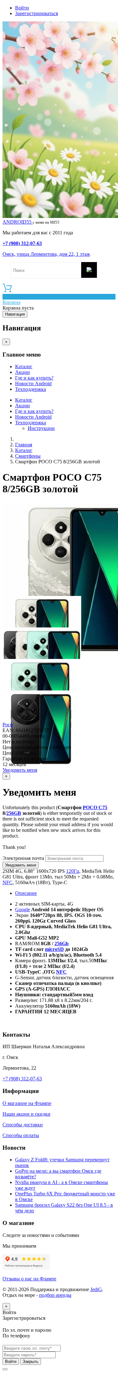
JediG (96, 1289)
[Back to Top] (5, 1369)
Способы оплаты (21, 1135)
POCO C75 (95, 807)
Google (22, 909)
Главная (23, 444)
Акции (22, 372)
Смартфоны (28, 456)
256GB (13, 813)
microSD (54, 949)
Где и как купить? (34, 377)
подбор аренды (55, 1295)
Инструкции (41, 428)
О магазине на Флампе (27, 1103)
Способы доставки (23, 1124)
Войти (22, 7)
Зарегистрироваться (36, 13)
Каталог (23, 366)
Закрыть (30, 1361)
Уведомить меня (20, 770)
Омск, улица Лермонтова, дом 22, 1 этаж (46, 254)
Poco (8, 724)
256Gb (61, 943)
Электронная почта (23, 858)
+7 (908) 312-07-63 (22, 243)
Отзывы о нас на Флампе (29, 1278)
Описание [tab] (26, 893)
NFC (8, 882)
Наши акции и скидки (26, 1114)
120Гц (72, 871)
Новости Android (33, 383)
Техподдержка (30, 389)
